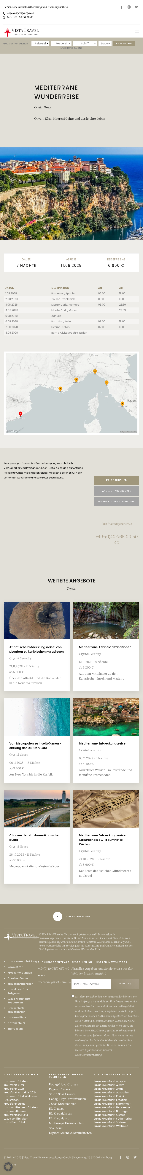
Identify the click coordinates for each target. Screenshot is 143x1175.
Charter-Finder (17, 978)
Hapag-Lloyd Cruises (63, 1084)
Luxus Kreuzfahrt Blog (22, 961)
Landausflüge (16, 1017)
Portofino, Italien (61, 321)
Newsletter (15, 967)
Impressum (15, 1029)
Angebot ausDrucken (116, 490)
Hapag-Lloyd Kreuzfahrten (67, 1099)
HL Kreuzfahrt (59, 1118)
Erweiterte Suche (71, 48)
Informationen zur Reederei (116, 501)
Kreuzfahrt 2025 (14, 1089)
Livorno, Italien (60, 327)
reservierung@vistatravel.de (54, 982)
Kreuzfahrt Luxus (14, 1104)
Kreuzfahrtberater (20, 984)
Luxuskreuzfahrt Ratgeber (18, 991)
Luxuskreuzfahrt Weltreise (20, 1096)
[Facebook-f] (121, 7)
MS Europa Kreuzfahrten (66, 1123)
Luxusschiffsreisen (15, 1111)
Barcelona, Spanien (63, 293)
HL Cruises (56, 1108)
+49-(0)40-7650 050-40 (53, 968)
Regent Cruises (59, 1089)
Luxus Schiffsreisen (16, 1118)
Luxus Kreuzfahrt (14, 1122)
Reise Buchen (116, 480)
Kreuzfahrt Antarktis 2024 (20, 1092)
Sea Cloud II (57, 1128)
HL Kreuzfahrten (60, 1113)
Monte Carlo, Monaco (65, 305)
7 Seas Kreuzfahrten (63, 1104)
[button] (137, 31)
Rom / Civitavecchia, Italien (69, 333)
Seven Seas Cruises (62, 1094)
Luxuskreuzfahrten (16, 1081)
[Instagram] (129, 7)
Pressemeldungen (19, 972)
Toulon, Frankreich (63, 299)
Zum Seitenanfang (78, 916)
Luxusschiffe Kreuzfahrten (16, 1010)
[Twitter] (136, 7)
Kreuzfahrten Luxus (16, 1115)
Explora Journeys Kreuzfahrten (70, 1133)
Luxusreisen (11, 1100)
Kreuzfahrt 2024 (14, 1085)
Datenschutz (16, 1023)
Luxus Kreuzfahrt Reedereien (18, 1000)
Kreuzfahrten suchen (15, 43)
